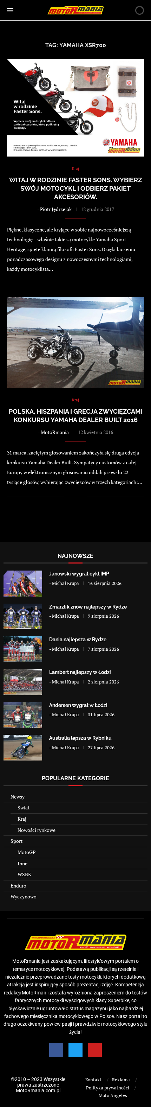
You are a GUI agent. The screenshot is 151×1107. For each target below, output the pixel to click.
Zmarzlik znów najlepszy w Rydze (88, 607)
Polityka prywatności (107, 1087)
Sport (16, 841)
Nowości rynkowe (36, 830)
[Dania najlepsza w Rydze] (23, 649)
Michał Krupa (65, 583)
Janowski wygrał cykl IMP (79, 574)
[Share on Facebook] (74, 283)
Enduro (18, 885)
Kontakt (93, 1079)
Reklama (121, 1079)
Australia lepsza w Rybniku (80, 738)
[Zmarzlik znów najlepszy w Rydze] (23, 616)
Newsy (18, 796)
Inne (22, 863)
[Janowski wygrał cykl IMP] (23, 583)
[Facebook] (56, 1050)
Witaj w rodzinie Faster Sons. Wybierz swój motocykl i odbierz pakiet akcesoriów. (75, 188)
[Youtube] (95, 1050)
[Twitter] (75, 1050)
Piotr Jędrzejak (56, 209)
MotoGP (26, 852)
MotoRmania (55, 432)
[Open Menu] (10, 10)
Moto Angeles (113, 1095)
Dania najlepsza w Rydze (77, 639)
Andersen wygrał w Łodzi (78, 705)
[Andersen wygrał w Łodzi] (23, 715)
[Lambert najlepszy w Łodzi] (23, 682)
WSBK (24, 874)
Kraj (22, 818)
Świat (23, 807)
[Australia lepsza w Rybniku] (23, 748)
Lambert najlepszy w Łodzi (80, 672)
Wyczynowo (24, 896)
